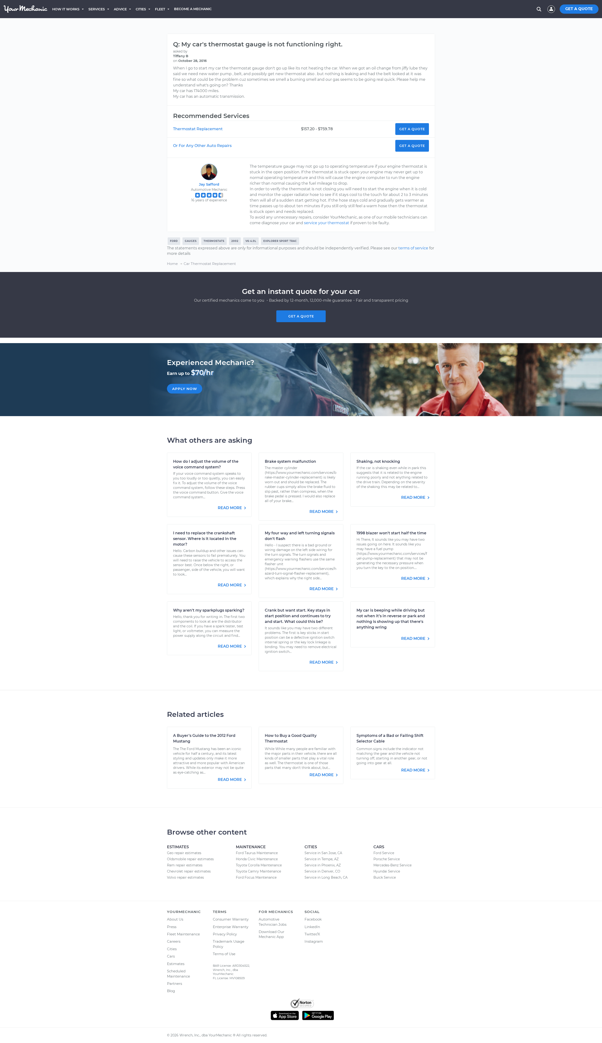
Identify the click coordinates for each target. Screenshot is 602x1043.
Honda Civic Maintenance (257, 859)
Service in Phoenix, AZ (323, 865)
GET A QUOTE (579, 9)
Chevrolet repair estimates (189, 871)
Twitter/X (312, 934)
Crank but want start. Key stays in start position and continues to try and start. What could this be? (298, 616)
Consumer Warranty (231, 919)
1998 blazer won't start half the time (391, 533)
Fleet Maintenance (183, 934)
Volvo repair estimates (185, 877)
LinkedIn (312, 927)
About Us (175, 919)
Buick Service (384, 877)
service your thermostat (326, 223)
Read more (230, 508)
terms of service (413, 248)
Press (171, 927)
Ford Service (383, 853)
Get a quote (301, 316)
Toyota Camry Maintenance (258, 871)
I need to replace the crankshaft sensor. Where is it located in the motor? (204, 539)
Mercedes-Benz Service (392, 865)
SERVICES (96, 9)
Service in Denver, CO (322, 871)
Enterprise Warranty (230, 927)
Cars (171, 956)
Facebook (313, 919)
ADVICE (120, 9)
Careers (173, 941)
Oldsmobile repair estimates (190, 859)
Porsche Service (386, 859)
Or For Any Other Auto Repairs (202, 145)
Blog (171, 991)
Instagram (314, 941)
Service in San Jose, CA (323, 853)
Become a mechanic (193, 9)
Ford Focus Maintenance (256, 877)
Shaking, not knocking (378, 461)
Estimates (175, 964)
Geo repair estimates (184, 853)
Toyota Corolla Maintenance (259, 865)
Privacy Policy (225, 934)
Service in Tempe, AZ (322, 859)
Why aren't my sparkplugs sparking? (208, 610)
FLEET (160, 9)
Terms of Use (224, 954)
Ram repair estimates (184, 865)
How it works (65, 9)
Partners (174, 983)
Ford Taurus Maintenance (257, 853)
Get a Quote (412, 129)
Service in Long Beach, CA (326, 877)
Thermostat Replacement (198, 129)
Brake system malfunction (290, 461)
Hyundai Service (386, 871)
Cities (141, 9)
